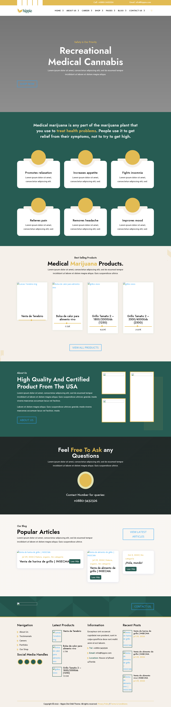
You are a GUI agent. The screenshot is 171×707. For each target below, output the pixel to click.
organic (46, 556)
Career (85, 11)
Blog (121, 11)
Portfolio (24, 645)
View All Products (85, 347)
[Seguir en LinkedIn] (30, 2)
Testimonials (26, 636)
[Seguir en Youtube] (40, 2)
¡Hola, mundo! (134, 563)
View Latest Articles (138, 534)
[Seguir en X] (19, 2)
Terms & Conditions (118, 704)
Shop (97, 11)
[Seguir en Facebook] (24, 2)
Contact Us (135, 11)
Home (58, 11)
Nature (38, 556)
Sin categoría (57, 556)
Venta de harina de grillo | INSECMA (44, 561)
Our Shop (24, 649)
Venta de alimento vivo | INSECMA (141, 676)
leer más (75, 561)
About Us (71, 11)
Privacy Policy (103, 704)
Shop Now (27, 84)
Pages (109, 11)
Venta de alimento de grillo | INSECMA (102, 569)
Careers (23, 641)
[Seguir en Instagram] (35, 2)
